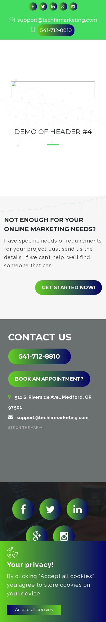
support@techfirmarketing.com (57, 20)
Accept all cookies (34, 609)
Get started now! (68, 288)
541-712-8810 (56, 30)
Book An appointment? (49, 379)
